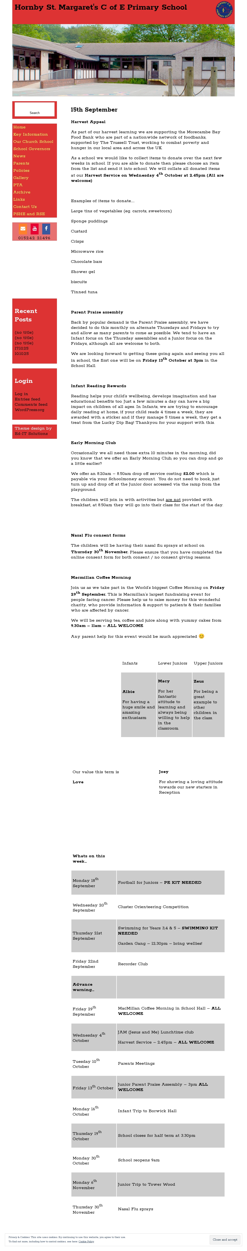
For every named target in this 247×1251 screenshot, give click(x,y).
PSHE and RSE (29, 214)
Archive (21, 192)
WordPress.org (29, 410)
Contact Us (25, 206)
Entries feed (27, 399)
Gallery (21, 177)
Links (19, 199)
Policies (21, 170)
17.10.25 (21, 348)
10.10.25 (22, 353)
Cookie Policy (86, 1241)
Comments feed (31, 404)
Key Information (30, 134)
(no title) (24, 332)
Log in (21, 394)
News (19, 156)
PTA (18, 185)
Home (19, 127)
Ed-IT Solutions (31, 433)
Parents (21, 163)
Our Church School (33, 141)
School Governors (31, 149)
